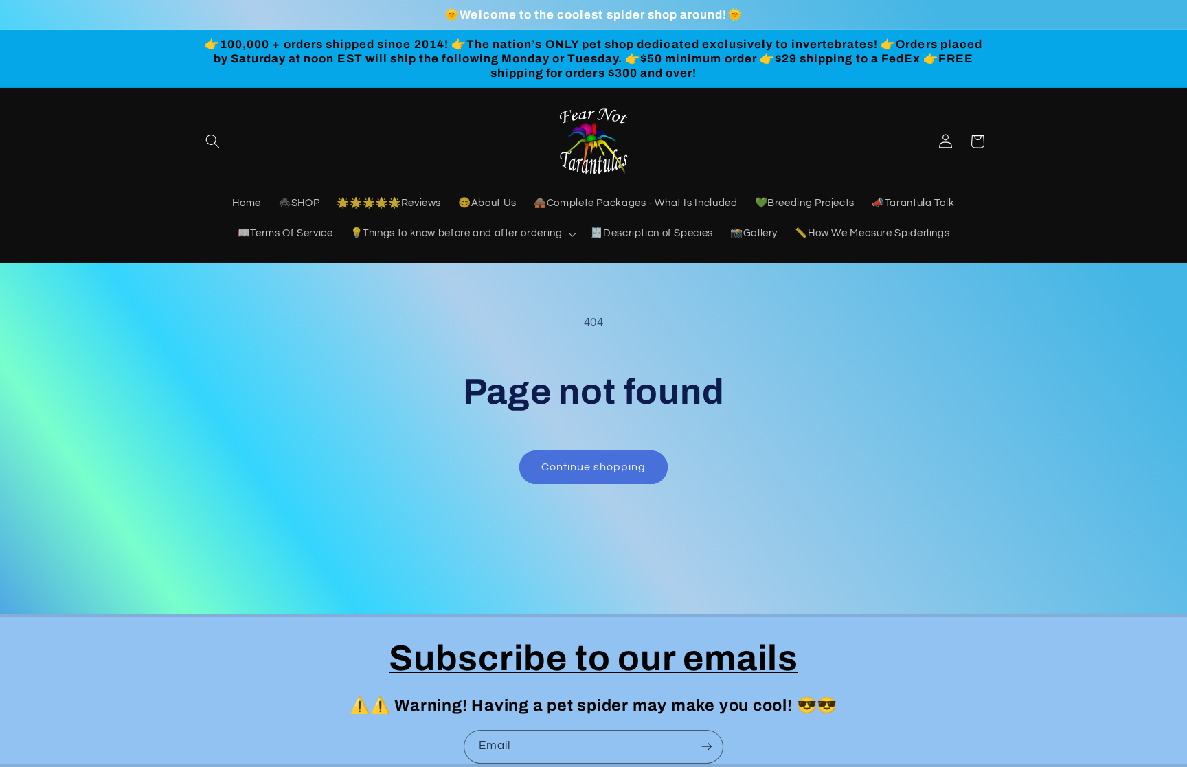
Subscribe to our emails (593, 658)
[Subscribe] (707, 747)
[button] (213, 141)
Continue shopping (593, 466)
